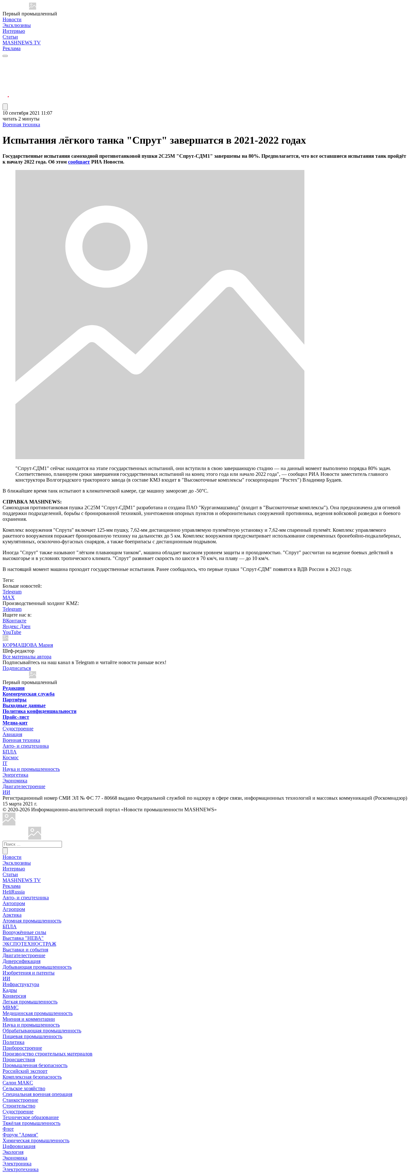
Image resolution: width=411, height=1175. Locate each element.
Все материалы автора (27, 656)
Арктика (12, 915)
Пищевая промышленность (32, 1036)
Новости (12, 19)
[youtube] (6, 77)
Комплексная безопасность (32, 1077)
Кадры (10, 990)
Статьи (10, 37)
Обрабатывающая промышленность (42, 1030)
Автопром (14, 903)
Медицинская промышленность (38, 1013)
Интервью (14, 31)
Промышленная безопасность (35, 1065)
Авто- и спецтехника (26, 746)
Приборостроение (22, 1048)
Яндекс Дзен (17, 626)
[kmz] (35, 838)
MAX (9, 597)
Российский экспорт (25, 1071)
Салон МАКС (18, 1082)
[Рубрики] (5, 56)
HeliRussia (14, 892)
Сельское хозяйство (24, 1088)
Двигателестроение (24, 786)
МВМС (11, 1007)
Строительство (19, 1105)
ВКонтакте (14, 620)
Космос (11, 757)
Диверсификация (21, 961)
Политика (13, 1042)
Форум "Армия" (20, 1134)
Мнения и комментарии (29, 1019)
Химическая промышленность (36, 1140)
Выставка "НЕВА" (23, 938)
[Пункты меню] (5, 106)
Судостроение (18, 728)
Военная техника (21, 124)
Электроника (17, 1163)
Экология (13, 1152)
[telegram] (6, 62)
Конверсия (14, 996)
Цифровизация (19, 1146)
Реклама (12, 48)
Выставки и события (25, 949)
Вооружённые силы (24, 932)
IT (5, 763)
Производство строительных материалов (47, 1053)
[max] (6, 69)
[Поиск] (5, 851)
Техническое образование (31, 1117)
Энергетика (15, 775)
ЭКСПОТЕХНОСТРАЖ (29, 944)
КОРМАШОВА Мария (28, 645)
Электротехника (21, 1169)
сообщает (79, 162)
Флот (8, 1129)
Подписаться (17, 668)
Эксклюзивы (17, 25)
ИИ (6, 792)
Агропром (14, 909)
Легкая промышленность (30, 1001)
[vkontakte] (6, 85)
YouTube (12, 632)
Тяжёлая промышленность (31, 1123)
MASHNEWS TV (22, 42)
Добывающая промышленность (37, 967)
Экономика (15, 780)
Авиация (12, 734)
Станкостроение (20, 1100)
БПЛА (10, 751)
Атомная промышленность (32, 920)
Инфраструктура (21, 984)
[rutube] (6, 100)
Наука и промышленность (31, 769)
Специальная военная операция (37, 1094)
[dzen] (6, 92)
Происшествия (19, 1059)
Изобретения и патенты (29, 972)
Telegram (12, 591)
